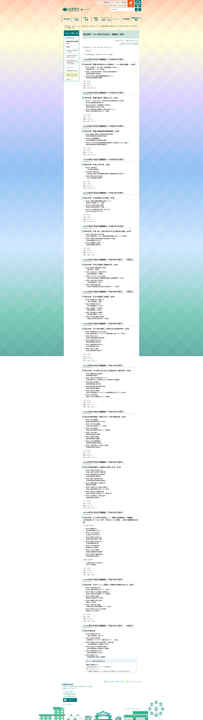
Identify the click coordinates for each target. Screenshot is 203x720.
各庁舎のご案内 (68, 692)
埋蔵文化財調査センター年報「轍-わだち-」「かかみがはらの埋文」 (72, 62)
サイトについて (68, 704)
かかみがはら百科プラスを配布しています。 (72, 56)
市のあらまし (71, 700)
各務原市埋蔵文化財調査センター (109, 26)
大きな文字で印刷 (131, 44)
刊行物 (120, 26)
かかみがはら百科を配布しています (72, 51)
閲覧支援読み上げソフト (108, 2)
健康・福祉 (96, 19)
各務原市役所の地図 (70, 694)
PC (130, 681)
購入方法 (88, 50)
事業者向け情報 (136, 19)
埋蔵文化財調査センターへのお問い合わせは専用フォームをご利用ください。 (109, 671)
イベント (116, 19)
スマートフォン (137, 681)
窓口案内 (67, 19)
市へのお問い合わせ (70, 696)
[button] (131, 3)
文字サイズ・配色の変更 (121, 2)
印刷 (121, 44)
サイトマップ (99, 2)
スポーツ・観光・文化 (106, 19)
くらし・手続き (76, 19)
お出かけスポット (94, 26)
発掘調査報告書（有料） (72, 70)
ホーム (73, 26)
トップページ (86, 9)
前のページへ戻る (109, 681)
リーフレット (70, 67)
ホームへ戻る (120, 681)
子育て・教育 (86, 19)
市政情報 (126, 19)
